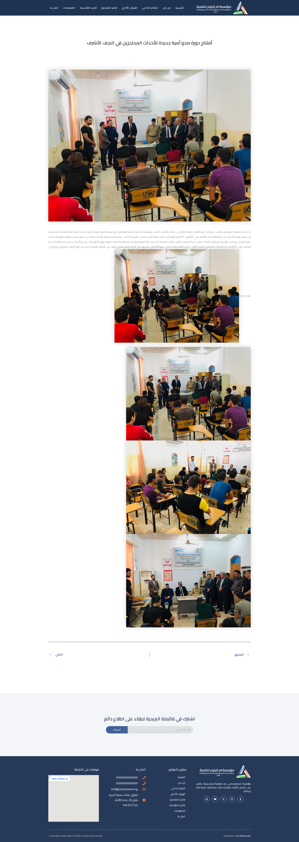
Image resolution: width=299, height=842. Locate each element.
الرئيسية (179, 7)
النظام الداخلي (150, 7)
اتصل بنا (54, 7)
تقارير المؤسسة (88, 7)
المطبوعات (69, 7)
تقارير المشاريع (109, 7)
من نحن (167, 7)
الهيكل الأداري (130, 7)
